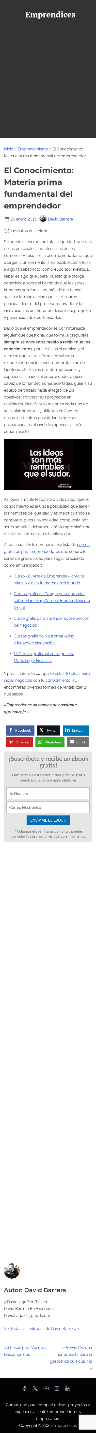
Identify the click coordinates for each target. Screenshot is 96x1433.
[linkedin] (67, 1390)
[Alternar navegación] (48, 31)
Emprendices (65, 1425)
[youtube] (46, 1390)
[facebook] (24, 1390)
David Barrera (60, 219)
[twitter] (35, 1390)
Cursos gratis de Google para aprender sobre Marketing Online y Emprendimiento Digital (52, 600)
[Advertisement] (48, 87)
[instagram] (56, 1390)
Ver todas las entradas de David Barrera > (41, 1328)
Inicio (8, 149)
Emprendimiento (33, 149)
